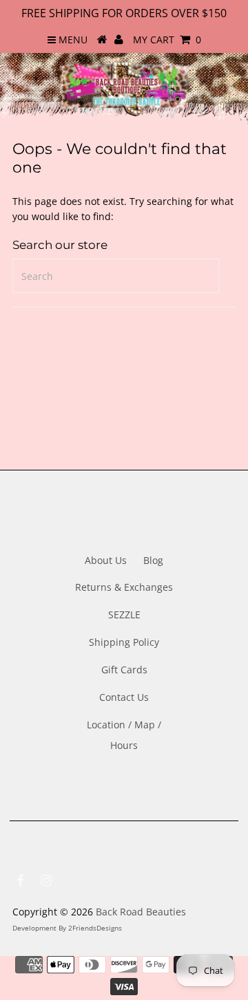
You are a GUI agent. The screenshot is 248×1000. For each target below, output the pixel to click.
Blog (153, 560)
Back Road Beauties (141, 911)
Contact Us (124, 697)
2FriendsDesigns (95, 928)
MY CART (167, 39)
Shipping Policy (124, 642)
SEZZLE (124, 614)
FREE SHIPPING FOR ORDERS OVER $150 (124, 13)
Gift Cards (124, 669)
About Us (106, 560)
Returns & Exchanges (124, 587)
